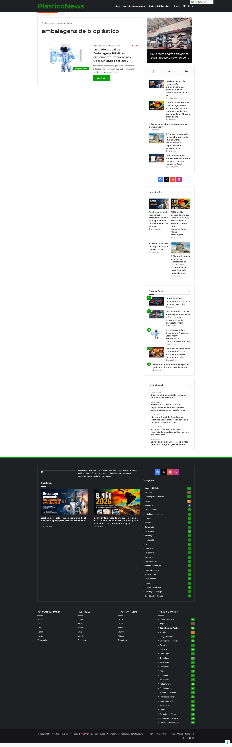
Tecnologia (149, 531)
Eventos (147, 518)
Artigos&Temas (150, 510)
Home (40, 619)
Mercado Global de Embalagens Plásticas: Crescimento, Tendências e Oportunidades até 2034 (178, 336)
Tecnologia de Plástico (154, 497)
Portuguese (200, 2)
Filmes (147, 544)
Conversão (149, 527)
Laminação (149, 540)
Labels (147, 583)
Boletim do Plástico (152, 566)
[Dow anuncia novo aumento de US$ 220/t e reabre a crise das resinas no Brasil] (156, 158)
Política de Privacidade (159, 6)
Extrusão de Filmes (152, 587)
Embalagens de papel (153, 591)
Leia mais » (102, 78)
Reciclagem (149, 535)
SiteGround (138, 734)
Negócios (148, 492)
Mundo (147, 501)
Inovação (148, 523)
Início (117, 6)
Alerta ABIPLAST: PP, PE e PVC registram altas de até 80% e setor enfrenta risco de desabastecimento (178, 317)
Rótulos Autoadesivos (153, 596)
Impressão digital (151, 570)
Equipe (40, 632)
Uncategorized (150, 574)
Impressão (148, 548)
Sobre (40, 628)
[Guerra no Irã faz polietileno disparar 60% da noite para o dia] (156, 301)
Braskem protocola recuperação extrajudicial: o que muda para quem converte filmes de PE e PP (63, 521)
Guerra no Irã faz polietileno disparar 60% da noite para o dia (178, 301)
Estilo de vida (150, 579)
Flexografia (149, 553)
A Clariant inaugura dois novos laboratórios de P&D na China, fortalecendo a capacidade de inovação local (180, 264)
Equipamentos (150, 561)
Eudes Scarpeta (101, 46)
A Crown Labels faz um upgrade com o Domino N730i (158, 247)
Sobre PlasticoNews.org (134, 6)
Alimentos (148, 505)
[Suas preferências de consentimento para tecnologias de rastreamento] (227, 742)
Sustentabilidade (151, 488)
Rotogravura (149, 557)
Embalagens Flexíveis (153, 514)
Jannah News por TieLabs (94, 734)
